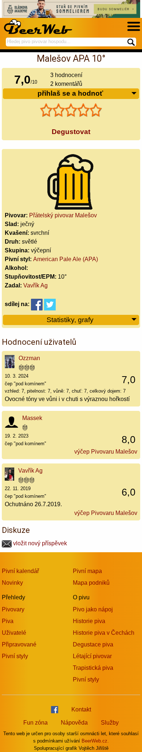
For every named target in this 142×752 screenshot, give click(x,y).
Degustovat (71, 131)
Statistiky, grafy (70, 320)
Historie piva (89, 621)
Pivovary (13, 609)
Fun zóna (35, 722)
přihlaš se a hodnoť (70, 93)
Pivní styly (15, 656)
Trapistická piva (93, 668)
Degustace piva (93, 644)
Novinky (12, 583)
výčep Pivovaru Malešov (105, 451)
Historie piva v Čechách (103, 633)
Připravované (19, 644)
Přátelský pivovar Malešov (63, 215)
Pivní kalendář (20, 571)
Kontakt (81, 709)
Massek (32, 418)
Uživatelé (14, 633)
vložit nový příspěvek (39, 543)
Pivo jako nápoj (93, 609)
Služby (110, 722)
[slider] (71, 110)
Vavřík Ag (35, 285)
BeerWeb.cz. (95, 741)
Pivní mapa (87, 571)
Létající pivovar (92, 656)
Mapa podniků (91, 583)
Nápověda (74, 722)
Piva (7, 621)
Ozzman (29, 358)
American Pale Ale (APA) (65, 259)
